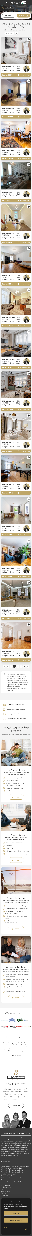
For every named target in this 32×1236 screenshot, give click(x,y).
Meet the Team (16, 1105)
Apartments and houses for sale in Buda (12, 1170)
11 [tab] (22, 1061)
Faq (2, 1189)
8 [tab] (17, 1061)
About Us (3, 1193)
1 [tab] (5, 1061)
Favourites (7, 2)
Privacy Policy (4, 1195)
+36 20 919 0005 (12, 3)
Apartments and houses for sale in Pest (12, 1172)
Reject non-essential (16, 1220)
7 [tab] (15, 1061)
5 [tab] (12, 1061)
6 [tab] (13, 1061)
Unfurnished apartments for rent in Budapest (13, 1182)
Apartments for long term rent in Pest (11, 1168)
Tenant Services (5, 1185)
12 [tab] (24, 1061)
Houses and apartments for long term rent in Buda (15, 1166)
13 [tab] (25, 1061)
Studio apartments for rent (8, 1176)
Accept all (16, 1213)
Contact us (22, 16)
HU (25, 2)
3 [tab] (8, 1061)
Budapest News (5, 1191)
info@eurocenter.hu (17, 3)
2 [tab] (7, 1061)
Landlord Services (6, 1187)
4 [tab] (10, 1061)
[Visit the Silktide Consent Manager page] (26, 1229)
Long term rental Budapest (8, 1174)
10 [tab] (20, 1061)
